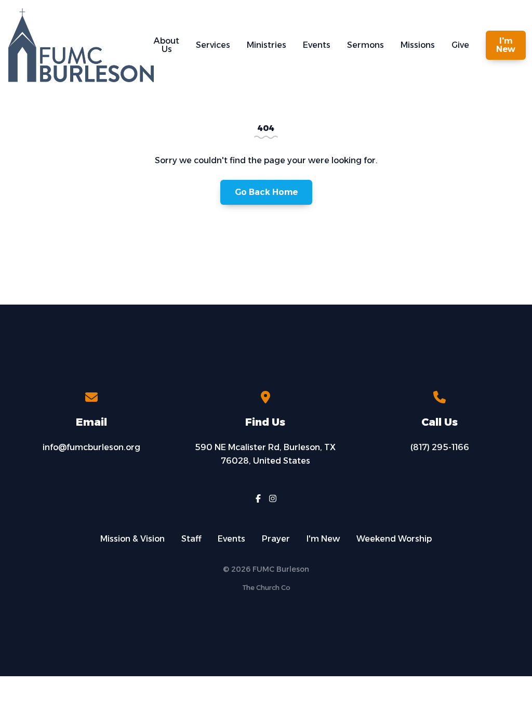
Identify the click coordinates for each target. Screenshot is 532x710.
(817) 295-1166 (439, 447)
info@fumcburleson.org (91, 447)
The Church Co (266, 587)
